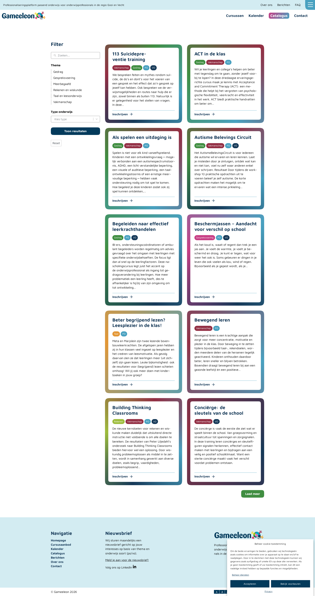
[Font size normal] (217, 592)
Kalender (256, 15)
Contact (301, 15)
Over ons (266, 5)
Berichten (283, 5)
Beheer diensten (240, 574)
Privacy (269, 591)
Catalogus (279, 15)
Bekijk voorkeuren (291, 583)
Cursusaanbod (61, 544)
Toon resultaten (75, 131)
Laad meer (252, 493)
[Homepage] (24, 15)
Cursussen (235, 15)
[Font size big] (222, 592)
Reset (56, 143)
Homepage (58, 540)
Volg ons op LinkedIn (119, 567)
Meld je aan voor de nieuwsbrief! (127, 560)
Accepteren (250, 583)
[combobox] (73, 119)
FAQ (298, 5)
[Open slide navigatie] (310, 5)
